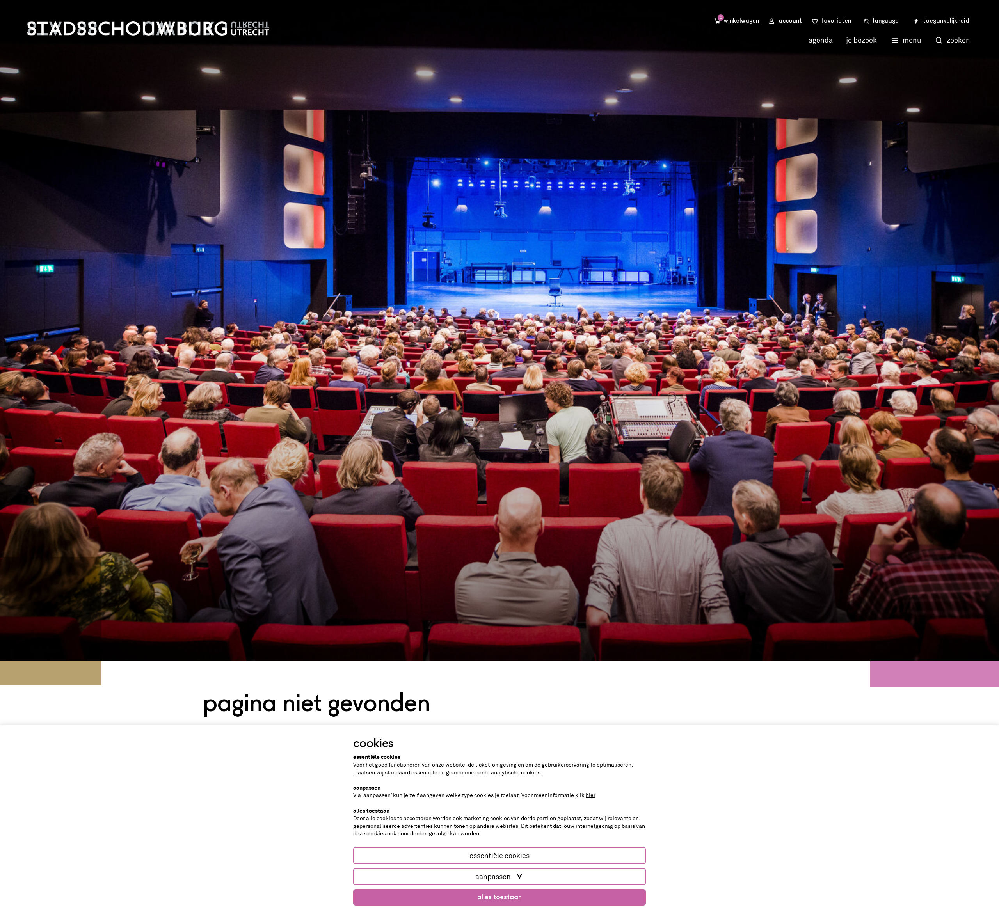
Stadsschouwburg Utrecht (148, 28)
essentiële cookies (499, 855)
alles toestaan (499, 897)
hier (590, 795)
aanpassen (493, 876)
